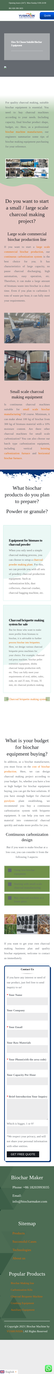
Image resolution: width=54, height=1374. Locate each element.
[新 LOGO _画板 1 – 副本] (27, 13)
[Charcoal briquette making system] (27, 699)
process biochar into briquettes (24, 642)
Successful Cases (24, 1241)
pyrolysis (9, 800)
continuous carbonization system (23, 256)
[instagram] (19, 1210)
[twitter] (29, 1210)
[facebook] (24, 1210)
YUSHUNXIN (15, 1331)
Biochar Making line (22, 1283)
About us (18, 1258)
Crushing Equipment (22, 1303)
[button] (6, 699)
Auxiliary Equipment (23, 1309)
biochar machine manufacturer (23, 131)
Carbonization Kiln (21, 1289)
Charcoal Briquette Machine (27, 1296)
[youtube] (35, 1210)
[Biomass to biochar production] (27, 924)
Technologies (21, 1250)
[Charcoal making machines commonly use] (27, 168)
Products (18, 1233)
